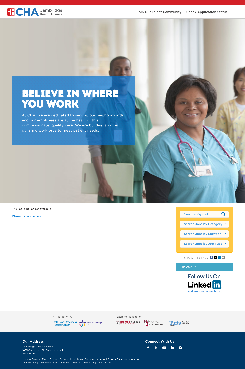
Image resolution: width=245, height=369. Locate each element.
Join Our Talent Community (159, 12)
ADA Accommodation (127, 359)
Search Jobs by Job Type (203, 244)
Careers (75, 362)
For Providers (61, 362)
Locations (77, 359)
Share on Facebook (211, 257)
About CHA (106, 359)
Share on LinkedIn (219, 257)
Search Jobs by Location (203, 234)
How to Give (29, 362)
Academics (45, 362)
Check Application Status (207, 12)
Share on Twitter (215, 257)
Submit (224, 214)
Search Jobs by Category (203, 224)
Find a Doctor (50, 359)
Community (91, 359)
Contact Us (88, 362)
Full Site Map (103, 362)
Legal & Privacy (31, 359)
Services (65, 359)
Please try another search (28, 216)
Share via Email (223, 257)
